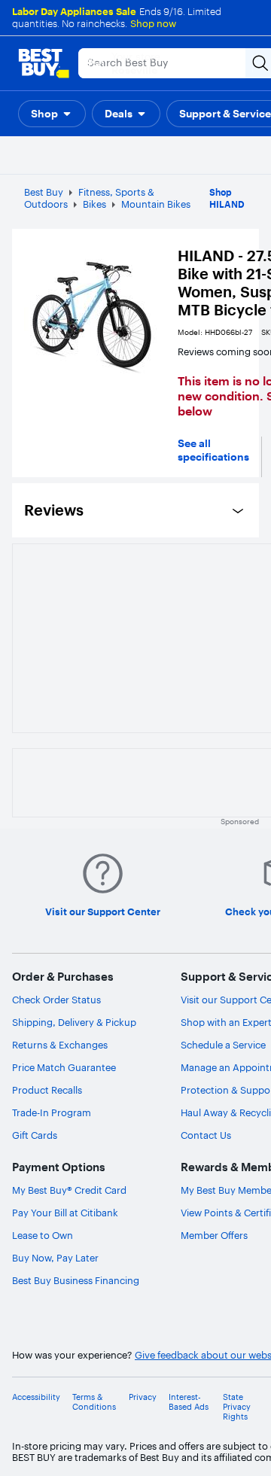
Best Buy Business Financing (75, 1280)
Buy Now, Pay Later (55, 1258)
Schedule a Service (223, 1045)
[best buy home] (43, 63)
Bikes (94, 204)
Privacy (143, 1397)
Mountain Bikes (155, 204)
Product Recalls (47, 1090)
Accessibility (36, 1397)
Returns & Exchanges (60, 1045)
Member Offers (214, 1235)
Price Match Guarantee (64, 1067)
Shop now (153, 23)
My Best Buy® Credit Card (69, 1190)
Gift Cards (34, 1135)
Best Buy (43, 192)
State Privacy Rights (237, 1407)
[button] (52, 113)
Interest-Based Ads (189, 1402)
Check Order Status (56, 1000)
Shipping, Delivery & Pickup (74, 1022)
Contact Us (206, 1135)
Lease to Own (42, 1235)
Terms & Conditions (94, 1402)
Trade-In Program (51, 1112)
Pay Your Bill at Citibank (65, 1213)
